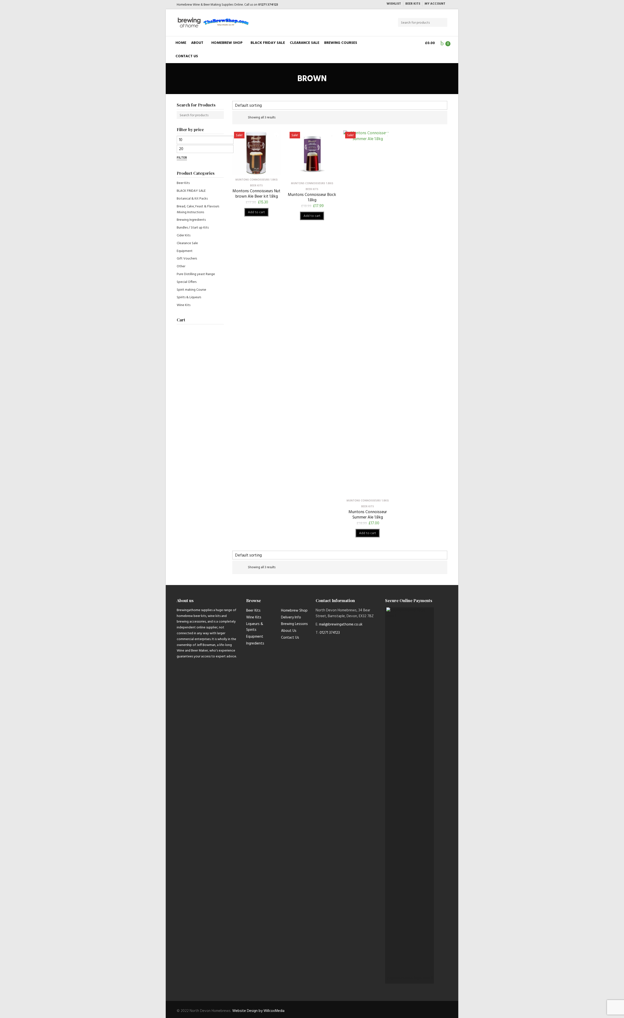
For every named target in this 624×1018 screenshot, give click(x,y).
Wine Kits (183, 305)
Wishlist (394, 3)
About (197, 43)
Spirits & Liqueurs (189, 297)
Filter (182, 158)
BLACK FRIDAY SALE (268, 43)
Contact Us (187, 56)
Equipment (185, 251)
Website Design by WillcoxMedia (258, 1011)
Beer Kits (412, 3)
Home (181, 43)
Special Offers (186, 282)
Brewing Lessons (294, 624)
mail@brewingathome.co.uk (340, 624)
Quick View (256, 171)
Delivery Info (291, 617)
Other (181, 266)
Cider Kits (183, 235)
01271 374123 (268, 4)
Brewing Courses (340, 43)
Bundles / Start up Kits (193, 227)
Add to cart (256, 212)
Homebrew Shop (227, 43)
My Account (435, 3)
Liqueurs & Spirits (254, 627)
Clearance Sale (304, 43)
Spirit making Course (191, 290)
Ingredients (255, 643)
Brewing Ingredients (191, 220)
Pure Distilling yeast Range (196, 274)
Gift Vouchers (187, 258)
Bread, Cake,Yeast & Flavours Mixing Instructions (198, 209)
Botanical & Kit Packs (192, 199)
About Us (288, 631)
